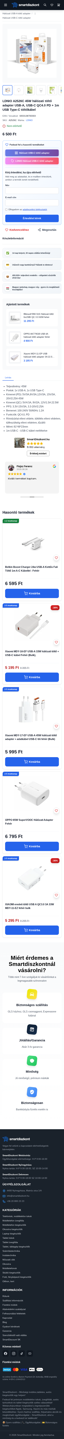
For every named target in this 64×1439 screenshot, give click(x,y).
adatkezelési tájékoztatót (35, 209)
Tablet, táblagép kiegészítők (16, 1246)
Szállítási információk (12, 1300)
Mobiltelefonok (9, 1268)
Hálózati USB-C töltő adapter (16, 18)
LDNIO (29, 120)
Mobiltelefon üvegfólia (13, 1220)
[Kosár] (59, 5)
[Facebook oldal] (5, 1353)
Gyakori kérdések (11, 1326)
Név (7, 185)
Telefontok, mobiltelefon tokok (17, 1216)
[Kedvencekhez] (56, 558)
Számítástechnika (11, 1251)
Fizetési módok (9, 1305)
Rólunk (5, 1296)
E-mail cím (10, 197)
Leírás (8, 377)
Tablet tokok (8, 1238)
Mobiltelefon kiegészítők (14, 1225)
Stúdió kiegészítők (11, 1272)
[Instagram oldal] (14, 1353)
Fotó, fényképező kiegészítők (16, 1277)
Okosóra (6, 1264)
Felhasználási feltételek (13, 1313)
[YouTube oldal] (30, 1353)
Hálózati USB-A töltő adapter (16, 13)
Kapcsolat (7, 1318)
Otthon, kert (8, 1281)
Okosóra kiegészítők (12, 1229)
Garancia (6, 1331)
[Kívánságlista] (52, 5)
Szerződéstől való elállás (14, 1335)
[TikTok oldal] (22, 1353)
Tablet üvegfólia (10, 1242)
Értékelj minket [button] (38, 453)
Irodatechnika (9, 1255)
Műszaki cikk (8, 1259)
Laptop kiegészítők (11, 1233)
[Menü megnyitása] (5, 5)
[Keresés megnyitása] (45, 5)
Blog (4, 1322)
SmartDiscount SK (11, 1339)
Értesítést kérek (32, 218)
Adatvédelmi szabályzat (14, 1309)
